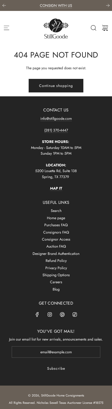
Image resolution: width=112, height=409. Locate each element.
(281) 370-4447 (56, 130)
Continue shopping (56, 85)
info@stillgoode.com (56, 118)
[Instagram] (49, 314)
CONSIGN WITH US (56, 5)
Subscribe (56, 368)
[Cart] (105, 28)
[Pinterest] (62, 314)
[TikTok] (74, 314)
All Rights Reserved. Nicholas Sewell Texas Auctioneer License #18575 (56, 402)
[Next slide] (108, 5)
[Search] (93, 28)
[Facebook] (37, 314)
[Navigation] (6, 27)
